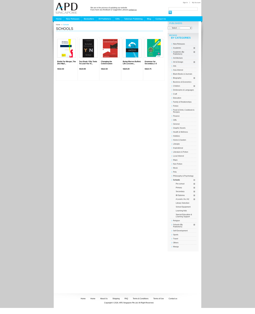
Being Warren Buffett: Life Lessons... (132, 63)
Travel (175, 239)
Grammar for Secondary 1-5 (151, 63)
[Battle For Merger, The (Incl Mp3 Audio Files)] (66, 48)
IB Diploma (180, 195)
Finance (176, 116)
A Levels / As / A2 (182, 199)
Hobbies (176, 136)
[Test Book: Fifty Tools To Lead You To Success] (88, 48)
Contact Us (161, 19)
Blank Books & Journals (182, 74)
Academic (177, 48)
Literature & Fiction (180, 152)
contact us (133, 10)
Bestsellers (89, 19)
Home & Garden (179, 140)
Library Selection (182, 203)
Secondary (180, 191)
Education (177, 98)
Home (59, 19)
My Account (196, 2)
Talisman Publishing (133, 19)
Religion (176, 221)
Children (176, 86)
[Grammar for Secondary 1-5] (154, 48)
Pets (175, 172)
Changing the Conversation (106, 63)
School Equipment (183, 207)
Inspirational (178, 148)
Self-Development (180, 231)
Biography (177, 78)
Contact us (173, 299)
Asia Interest (178, 70)
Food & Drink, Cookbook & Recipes (183, 111)
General (176, 124)
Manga (176, 247)
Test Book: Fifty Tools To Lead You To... (88, 63)
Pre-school (180, 184)
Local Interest (178, 156)
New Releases (72, 19)
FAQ (126, 299)
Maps (175, 160)
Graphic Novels (179, 128)
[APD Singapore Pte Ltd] (66, 8)
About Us (104, 299)
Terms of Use (158, 299)
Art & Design (178, 62)
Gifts (117, 19)
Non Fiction (177, 164)
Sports (175, 235)
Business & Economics (182, 82)
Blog (149, 19)
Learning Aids (181, 211)
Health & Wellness (180, 132)
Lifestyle (176, 144)
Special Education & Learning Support (184, 216)
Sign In (185, 2)
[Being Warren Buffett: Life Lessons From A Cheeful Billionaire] (132, 48)
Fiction (175, 106)
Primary (179, 188)
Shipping (116, 299)
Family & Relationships (182, 102)
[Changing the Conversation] (110, 48)
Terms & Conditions (140, 299)
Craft (175, 94)
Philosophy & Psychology (183, 176)
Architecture (178, 58)
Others (175, 243)
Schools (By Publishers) (178, 226)
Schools (176, 180)
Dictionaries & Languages (183, 90)
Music (175, 168)
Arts (174, 66)
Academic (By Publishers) (178, 53)
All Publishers (104, 19)
